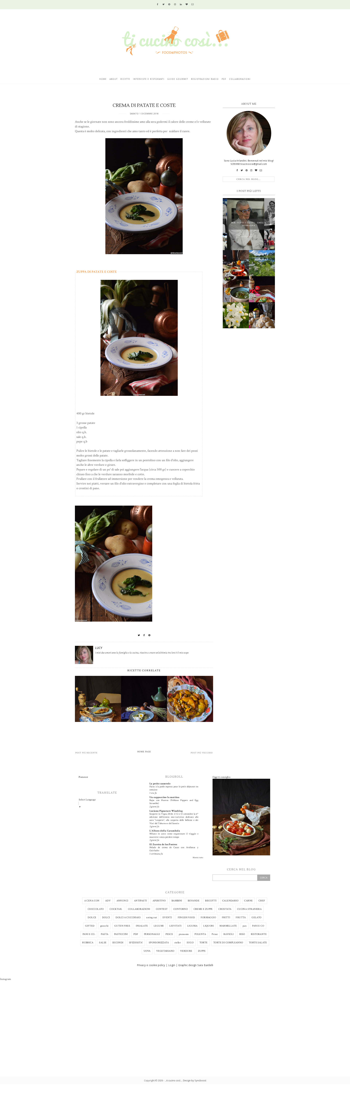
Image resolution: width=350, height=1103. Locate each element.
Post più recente (86, 752)
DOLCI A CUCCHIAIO (128, 917)
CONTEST (162, 909)
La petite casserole (160, 783)
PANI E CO (258, 925)
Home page (144, 751)
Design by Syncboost (194, 1080)
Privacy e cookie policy (151, 965)
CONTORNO (180, 909)
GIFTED (89, 925)
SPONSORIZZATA (159, 942)
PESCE (169, 934)
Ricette (125, 79)
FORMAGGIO (208, 917)
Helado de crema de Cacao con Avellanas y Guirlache (173, 849)
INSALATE (142, 925)
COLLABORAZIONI (139, 909)
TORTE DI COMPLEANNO (228, 942)
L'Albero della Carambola (164, 830)
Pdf (224, 79)
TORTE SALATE (258, 942)
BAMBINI (177, 900)
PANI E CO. (89, 934)
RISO (242, 934)
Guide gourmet (177, 79)
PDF (135, 934)
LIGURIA (192, 925)
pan (244, 925)
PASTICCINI (121, 934)
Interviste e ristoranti (148, 79)
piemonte (184, 934)
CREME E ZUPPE (203, 909)
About (114, 79)
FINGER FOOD (186, 917)
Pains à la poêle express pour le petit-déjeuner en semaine (173, 788)
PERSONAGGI (152, 934)
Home (103, 79)
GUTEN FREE (122, 925)
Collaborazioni (240, 79)
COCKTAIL (116, 909)
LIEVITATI (175, 925)
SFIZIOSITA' (136, 942)
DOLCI (106, 917)
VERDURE (186, 951)
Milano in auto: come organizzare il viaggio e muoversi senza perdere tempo (173, 835)
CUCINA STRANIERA (249, 909)
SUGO (190, 942)
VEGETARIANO (165, 951)
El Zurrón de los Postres (163, 844)
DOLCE (92, 917)
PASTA (104, 934)
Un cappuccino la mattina (164, 797)
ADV (108, 900)
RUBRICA (87, 942)
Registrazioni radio (205, 79)
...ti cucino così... (173, 1080)
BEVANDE (193, 900)
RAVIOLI (228, 934)
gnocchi (104, 925)
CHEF (261, 900)
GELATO (256, 917)
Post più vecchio (202, 752)
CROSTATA (224, 909)
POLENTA (200, 934)
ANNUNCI (122, 900)
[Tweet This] (139, 635)
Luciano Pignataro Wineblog (166, 811)
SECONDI (117, 942)
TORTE (203, 942)
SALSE (102, 942)
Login (171, 965)
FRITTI (226, 917)
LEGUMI (159, 925)
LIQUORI (208, 925)
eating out (151, 917)
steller (177, 942)
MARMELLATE (228, 925)
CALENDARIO (230, 900)
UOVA (147, 951)
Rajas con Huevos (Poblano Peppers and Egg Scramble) (173, 802)
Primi (215, 934)
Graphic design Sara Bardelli (195, 965)
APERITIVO (159, 900)
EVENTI (167, 917)
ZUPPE (202, 951)
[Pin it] (149, 635)
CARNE (248, 900)
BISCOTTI (210, 900)
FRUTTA (241, 917)
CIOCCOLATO (96, 909)
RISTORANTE (259, 934)
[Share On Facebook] (144, 635)
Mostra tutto (198, 857)
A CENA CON (92, 900)
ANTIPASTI (140, 900)
